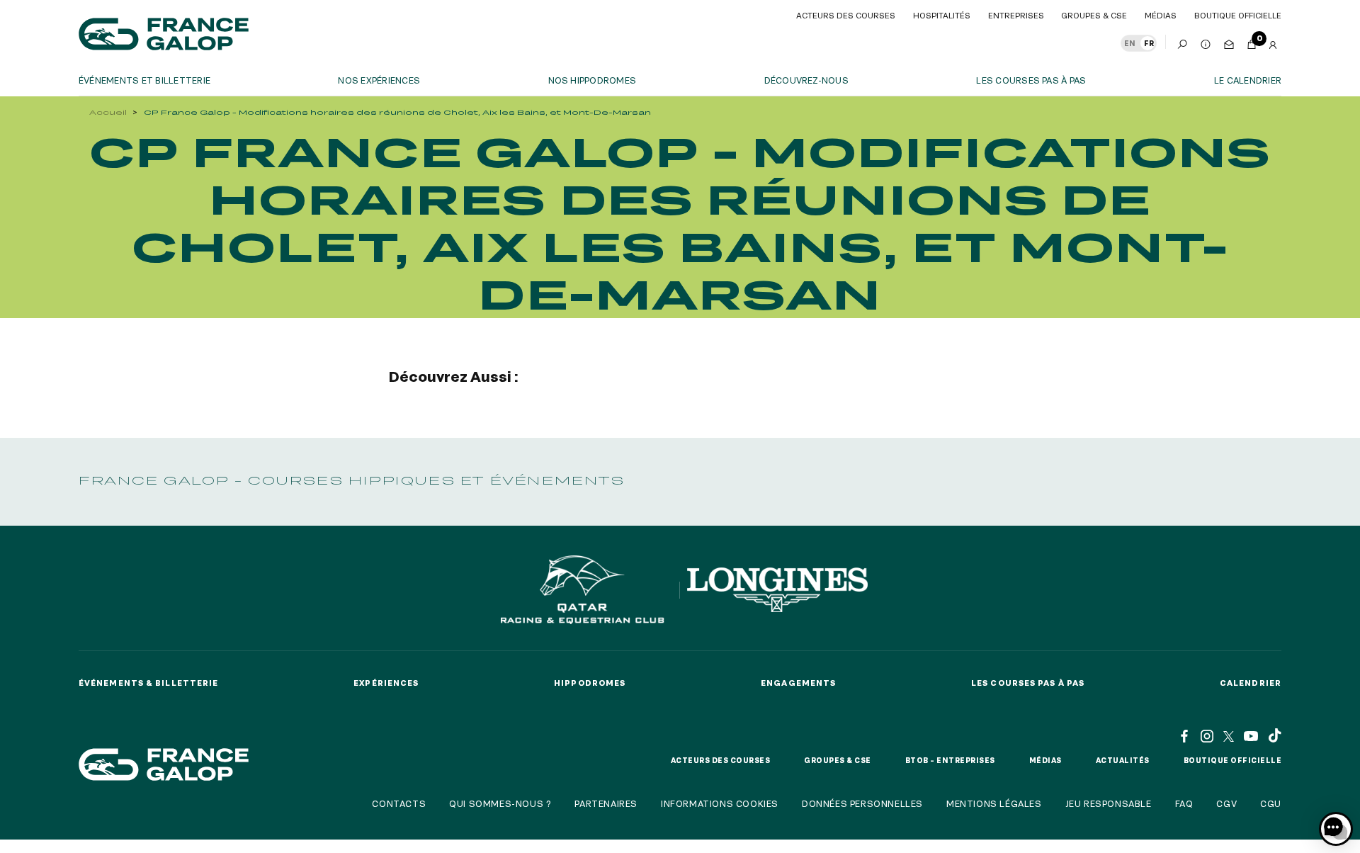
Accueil (108, 112)
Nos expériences (379, 80)
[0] (1251, 42)
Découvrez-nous (806, 80)
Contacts (399, 803)
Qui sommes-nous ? (500, 803)
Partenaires (606, 803)
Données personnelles (862, 803)
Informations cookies (719, 803)
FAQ (1184, 803)
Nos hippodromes (592, 80)
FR (1149, 43)
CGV (1226, 803)
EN (1129, 43)
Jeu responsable (1108, 803)
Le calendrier (1247, 80)
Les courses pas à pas (1031, 80)
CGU (1270, 803)
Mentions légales (994, 803)
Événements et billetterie (144, 80)
